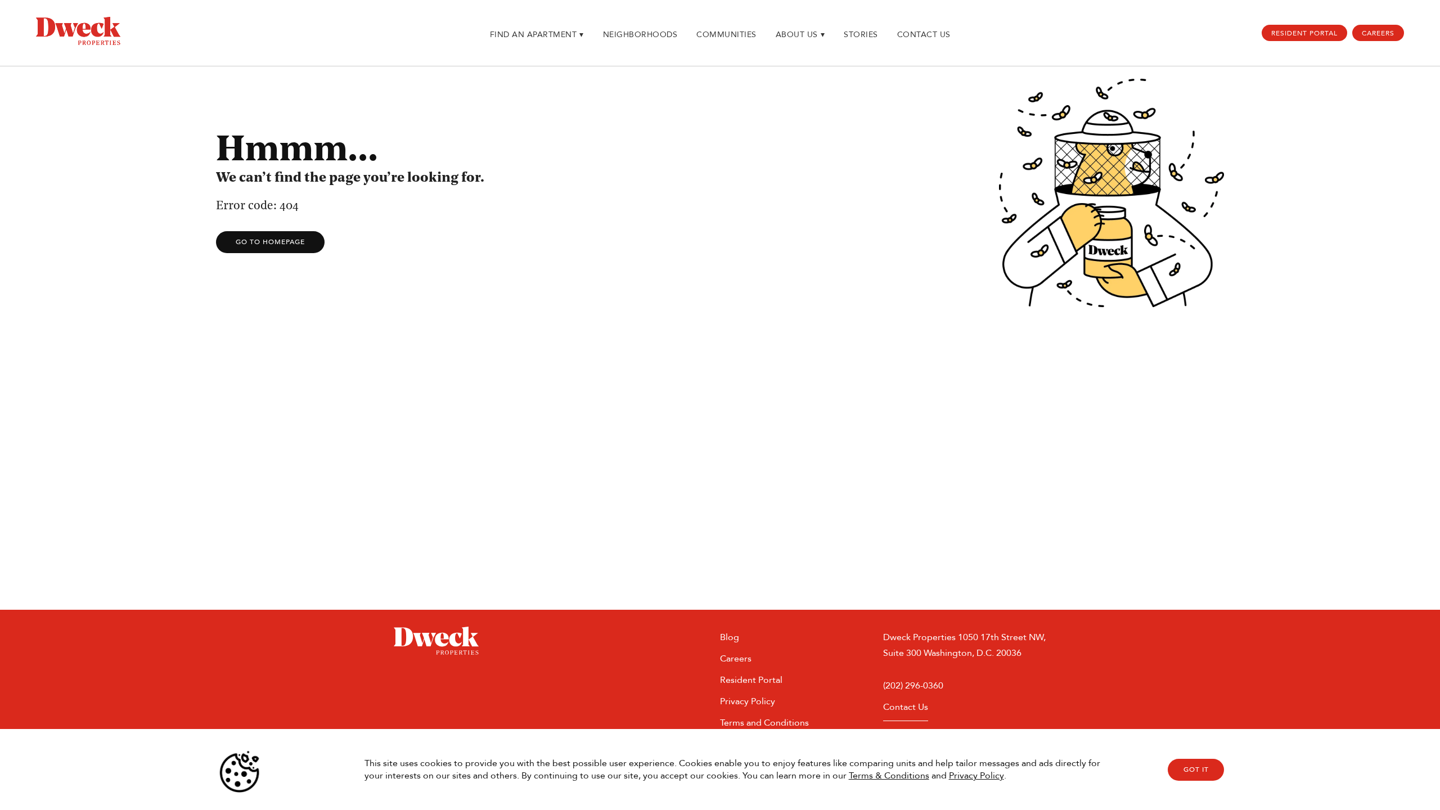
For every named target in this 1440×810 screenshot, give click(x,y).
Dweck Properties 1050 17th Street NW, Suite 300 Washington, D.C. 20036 (964, 645)
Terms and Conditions (764, 722)
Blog (729, 637)
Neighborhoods (640, 34)
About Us (800, 34)
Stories (861, 34)
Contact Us (924, 34)
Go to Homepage (270, 241)
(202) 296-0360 (913, 685)
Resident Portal (1304, 33)
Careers (1378, 33)
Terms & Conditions (889, 775)
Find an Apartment (537, 34)
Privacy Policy (976, 775)
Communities (726, 34)
